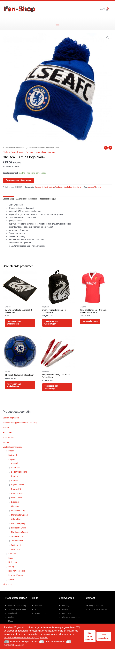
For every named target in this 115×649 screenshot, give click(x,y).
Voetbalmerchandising (18, 147)
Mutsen (22, 152)
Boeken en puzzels (11, 418)
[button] (57, 24)
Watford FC (16, 545)
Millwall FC (15, 519)
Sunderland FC (17, 536)
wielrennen (7, 584)
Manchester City (18, 510)
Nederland (12, 562)
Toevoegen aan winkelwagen (18, 180)
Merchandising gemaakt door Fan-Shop (20, 423)
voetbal (6, 442)
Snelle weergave (20, 302)
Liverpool (15, 506)
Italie (10, 558)
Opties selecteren (90, 321)
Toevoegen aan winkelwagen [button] (14, 322)
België (11, 451)
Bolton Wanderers (19, 472)
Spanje (11, 579)
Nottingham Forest (19, 532)
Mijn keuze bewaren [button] (89, 636)
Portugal (12, 566)
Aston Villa (15, 467)
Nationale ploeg (18, 523)
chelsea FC (92, 187)
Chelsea (6, 152)
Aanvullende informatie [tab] (26, 199)
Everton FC (16, 489)
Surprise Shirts (9, 437)
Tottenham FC (17, 541)
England (31, 147)
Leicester (15, 502)
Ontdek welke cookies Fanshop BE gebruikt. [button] (26, 637)
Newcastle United (18, 528)
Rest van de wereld (16, 571)
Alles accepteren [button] (103, 636)
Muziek (6, 427)
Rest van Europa (15, 575)
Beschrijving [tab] (8, 199)
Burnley (14, 476)
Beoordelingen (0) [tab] (48, 199)
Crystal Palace (17, 485)
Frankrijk (12, 554)
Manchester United (19, 515)
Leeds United (16, 498)
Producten (30, 152)
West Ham (15, 549)
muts (99, 187)
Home (5, 147)
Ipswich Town (17, 493)
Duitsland (12, 455)
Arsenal (14, 463)
